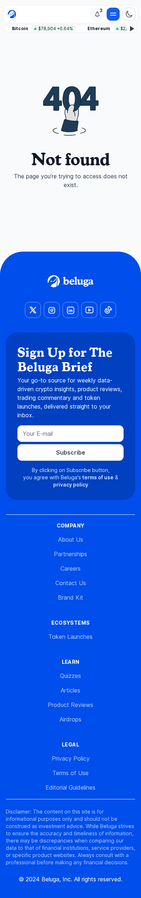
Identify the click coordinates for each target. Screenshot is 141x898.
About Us (70, 539)
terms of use (98, 477)
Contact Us (70, 583)
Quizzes (70, 675)
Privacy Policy (71, 758)
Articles (70, 690)
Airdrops (70, 719)
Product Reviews (70, 704)
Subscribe (70, 452)
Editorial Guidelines (70, 787)
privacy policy (70, 484)
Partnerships (70, 554)
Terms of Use (70, 773)
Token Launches (70, 636)
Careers (70, 568)
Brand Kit (70, 597)
